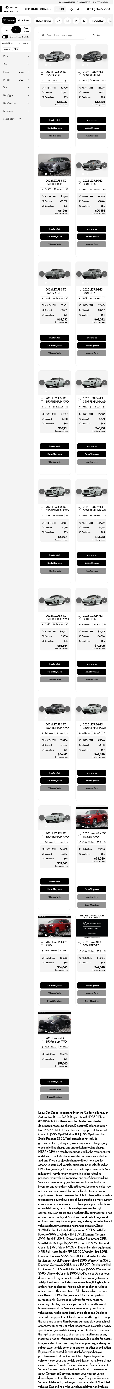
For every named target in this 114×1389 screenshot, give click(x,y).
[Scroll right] (109, 21)
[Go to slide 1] (46, 65)
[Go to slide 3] (54, 65)
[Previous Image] (42, 56)
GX (58, 21)
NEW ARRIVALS (43, 21)
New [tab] (6, 30)
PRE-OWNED (97, 21)
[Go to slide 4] (59, 65)
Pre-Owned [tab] (26, 30)
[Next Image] (67, 56)
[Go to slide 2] (50, 65)
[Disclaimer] (43, 88)
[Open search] (78, 9)
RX (67, 21)
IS (84, 21)
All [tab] (16, 30)
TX (76, 21)
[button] (40, 56)
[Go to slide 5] (63, 65)
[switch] (15, 36)
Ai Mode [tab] (25, 20)
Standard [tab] (11, 20)
